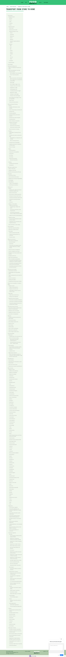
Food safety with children (12, 269)
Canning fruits (11, 111)
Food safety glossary (12, 645)
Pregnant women (11, 285)
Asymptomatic (11, 377)
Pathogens (11, 467)
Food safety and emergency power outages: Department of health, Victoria (15, 246)
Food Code (11, 413)
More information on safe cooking (14, 224)
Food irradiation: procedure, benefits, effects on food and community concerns (15, 348)
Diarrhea (10, 398)
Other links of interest (12, 627)
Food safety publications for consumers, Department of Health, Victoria (15, 510)
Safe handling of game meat (13, 321)
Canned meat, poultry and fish (15, 127)
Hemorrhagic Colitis (12, 441)
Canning (10, 105)
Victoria (10, 622)
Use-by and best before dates (14, 176)
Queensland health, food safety (15, 565)
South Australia (11, 619)
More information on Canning (14, 129)
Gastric (10, 428)
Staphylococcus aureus (13, 497)
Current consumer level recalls (14, 232)
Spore (10, 495)
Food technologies (11, 333)
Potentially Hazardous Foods (14, 477)
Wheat (11, 58)
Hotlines (10, 608)
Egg (10, 45)
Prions (10, 24)
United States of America (13, 571)
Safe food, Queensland (14, 563)
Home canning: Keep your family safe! (15, 109)
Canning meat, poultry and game (14, 117)
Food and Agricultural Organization (16, 606)
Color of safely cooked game (13, 328)
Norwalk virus (11, 459)
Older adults (11, 293)
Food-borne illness (12, 412)
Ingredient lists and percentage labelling (15, 178)
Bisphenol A (12, 36)
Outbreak (10, 461)
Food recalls (11, 231)
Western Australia (12, 624)
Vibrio (10, 502)
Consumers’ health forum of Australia (15, 643)
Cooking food (10, 187)
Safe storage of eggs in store (15, 84)
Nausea (10, 456)
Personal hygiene (12, 472)
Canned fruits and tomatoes (15, 125)
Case (10, 384)
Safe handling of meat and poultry (16, 73)
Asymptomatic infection (13, 379)
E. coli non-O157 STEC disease (14, 410)
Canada (10, 586)
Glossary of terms (12, 369)
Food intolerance (12, 418)
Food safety (11, 423)
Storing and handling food (12, 66)
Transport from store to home (15, 85)
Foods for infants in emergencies (14, 249)
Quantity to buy (11, 323)
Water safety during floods (13, 257)
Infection (10, 447)
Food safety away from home (13, 306)
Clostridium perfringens (13, 390)
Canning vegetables (12, 113)
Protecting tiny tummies (13, 270)
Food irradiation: (12, 420)
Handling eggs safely (13, 89)
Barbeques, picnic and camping (14, 310)
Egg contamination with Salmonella (16, 78)
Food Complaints (11, 226)
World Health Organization (14, 604)
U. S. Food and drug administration (16, 581)
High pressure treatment (13, 352)
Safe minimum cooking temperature (15, 194)
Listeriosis (11, 451)
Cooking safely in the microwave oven (15, 336)
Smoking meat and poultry (13, 163)
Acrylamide (12, 34)
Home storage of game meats (14, 331)
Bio (26, 2)
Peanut (11, 50)
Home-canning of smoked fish (14, 120)
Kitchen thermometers (13, 192)
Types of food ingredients (13, 183)
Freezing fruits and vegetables (14, 142)
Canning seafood (12, 119)
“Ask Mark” (46, 2)
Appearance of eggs (13, 92)
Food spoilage (10, 64)
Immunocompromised (13, 444)
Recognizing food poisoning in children (15, 281)
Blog (40, 2)
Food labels (10, 173)
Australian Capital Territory (13, 612)
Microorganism (11, 454)
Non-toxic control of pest (13, 364)
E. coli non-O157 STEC (13, 408)
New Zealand (11, 567)
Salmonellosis (11, 489)
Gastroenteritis (11, 430)
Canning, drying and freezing (12, 104)
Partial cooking (11, 326)
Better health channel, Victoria (15, 545)
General (10, 188)
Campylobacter (11, 385)
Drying (10, 148)
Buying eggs (12, 82)
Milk (10, 48)
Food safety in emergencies (13, 240)
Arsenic (11, 32)
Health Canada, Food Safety (15, 590)
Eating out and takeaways (13, 296)
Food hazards (10, 15)
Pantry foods (11, 100)
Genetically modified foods (12, 167)
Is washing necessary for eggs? (15, 90)
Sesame (11, 52)
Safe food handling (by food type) (14, 70)
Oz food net (12, 550)
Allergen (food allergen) (13, 372)
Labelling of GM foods (12, 170)
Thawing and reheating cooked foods (15, 197)
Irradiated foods (12, 350)
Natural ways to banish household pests (15, 366)
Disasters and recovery (12, 239)
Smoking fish (11, 165)
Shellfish (11, 53)
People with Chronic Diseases (14, 298)
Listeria (10, 449)
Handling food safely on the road (14, 312)
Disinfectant (11, 402)
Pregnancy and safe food (13, 288)
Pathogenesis (11, 469)
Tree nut (11, 57)
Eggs (10, 76)
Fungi (10, 21)
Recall (10, 484)
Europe (10, 598)
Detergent (11, 400)
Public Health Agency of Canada (15, 593)
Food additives (11, 181)
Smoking (10, 162)
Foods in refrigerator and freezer (14, 251)
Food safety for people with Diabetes (15, 299)
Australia (10, 534)
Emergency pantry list (12, 255)
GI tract (10, 431)
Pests (10, 474)
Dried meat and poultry (13, 158)
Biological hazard (12, 382)
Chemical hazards (11, 26)
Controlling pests (11, 358)
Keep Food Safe (13, 6)
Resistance (11, 485)
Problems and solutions (13, 122)
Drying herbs (11, 153)
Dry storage (11, 403)
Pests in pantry (11, 360)
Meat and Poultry (12, 71)
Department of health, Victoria (15, 544)
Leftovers (11, 202)
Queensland (11, 243)
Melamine (11, 39)
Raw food (11, 480)
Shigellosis (11, 494)
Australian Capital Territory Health (15, 560)
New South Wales (12, 242)
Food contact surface (13, 415)
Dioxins (11, 37)
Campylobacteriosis (12, 387)
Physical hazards (11, 62)
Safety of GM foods (12, 168)
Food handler (11, 417)
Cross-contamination (13, 397)
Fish (10, 47)
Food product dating (12, 175)
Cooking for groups (12, 217)
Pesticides (11, 60)
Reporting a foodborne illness (14, 229)
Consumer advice (12, 237)
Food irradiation (11, 345)
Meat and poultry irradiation (14, 452)
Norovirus (10, 457)
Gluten (10, 433)
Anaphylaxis (11, 375)
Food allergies (11, 180)
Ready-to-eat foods (12, 482)
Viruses (10, 19)
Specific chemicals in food (13, 31)
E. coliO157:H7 (11, 405)
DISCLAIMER (27, 651)
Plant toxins (11, 28)
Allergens (10, 44)
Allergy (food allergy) (12, 374)
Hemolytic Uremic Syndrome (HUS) (15, 439)
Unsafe (10, 500)
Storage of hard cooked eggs (15, 95)
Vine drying (11, 156)
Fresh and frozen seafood (13, 102)
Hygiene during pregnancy (13, 287)
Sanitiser (10, 492)
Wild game (9, 315)
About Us (45, 651)
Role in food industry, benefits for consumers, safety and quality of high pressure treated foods (15, 355)
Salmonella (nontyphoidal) (13, 487)
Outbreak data (11, 462)
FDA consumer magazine (13, 507)
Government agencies (12, 532)
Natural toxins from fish (13, 29)
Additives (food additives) (13, 370)
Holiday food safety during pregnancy (15, 215)
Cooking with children (12, 279)
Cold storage (11, 392)
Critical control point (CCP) (13, 395)
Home (22, 2)
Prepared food (11, 479)
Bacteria (10, 18)
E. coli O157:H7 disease (13, 407)
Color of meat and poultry (14, 74)
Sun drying (11, 155)
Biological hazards (12, 16)
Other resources (10, 368)
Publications (11, 505)
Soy (10, 55)
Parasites (10, 23)
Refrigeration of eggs (13, 87)
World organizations (12, 603)
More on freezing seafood (14, 140)
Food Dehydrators (12, 150)
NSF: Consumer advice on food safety (15, 633)
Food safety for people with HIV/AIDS (15, 301)
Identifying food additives (13, 184)
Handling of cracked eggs (14, 94)
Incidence (11, 446)
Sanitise (10, 490)
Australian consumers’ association (15, 629)
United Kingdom (12, 595)
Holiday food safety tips (13, 205)
